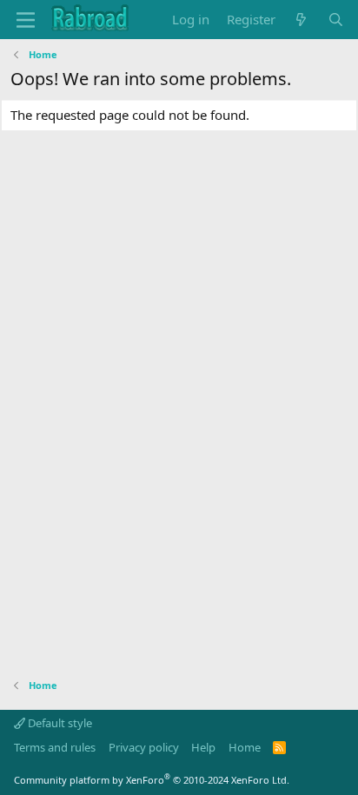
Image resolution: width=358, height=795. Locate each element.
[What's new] (301, 19)
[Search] (336, 19)
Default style (58, 723)
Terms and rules (55, 747)
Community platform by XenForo (151, 779)
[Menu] (25, 20)
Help (203, 747)
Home (245, 747)
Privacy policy (144, 747)
